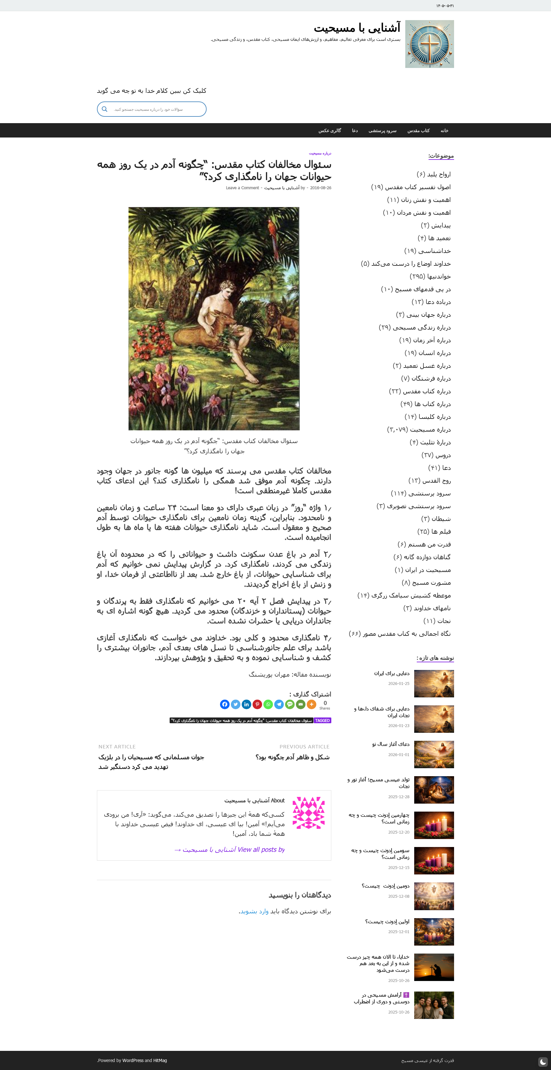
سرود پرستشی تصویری (419, 505)
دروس (443, 454)
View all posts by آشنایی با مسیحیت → (229, 849)
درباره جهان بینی (429, 314)
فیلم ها (441, 531)
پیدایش (441, 225)
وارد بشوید (254, 911)
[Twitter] (235, 704)
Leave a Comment (242, 187)
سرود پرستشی (383, 130)
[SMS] (290, 704)
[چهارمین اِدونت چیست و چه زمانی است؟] (434, 816)
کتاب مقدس (419, 130)
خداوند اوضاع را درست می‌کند (411, 263)
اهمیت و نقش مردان (424, 212)
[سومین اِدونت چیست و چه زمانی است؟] (434, 852)
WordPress (132, 1060)
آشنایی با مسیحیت (357, 27)
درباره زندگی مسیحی (422, 327)
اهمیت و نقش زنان (426, 199)
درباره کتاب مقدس (427, 391)
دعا (355, 130)
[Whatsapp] (268, 704)
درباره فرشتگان (431, 378)
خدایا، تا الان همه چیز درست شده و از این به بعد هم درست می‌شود (378, 963)
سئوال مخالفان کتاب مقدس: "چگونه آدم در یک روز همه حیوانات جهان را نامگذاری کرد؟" (241, 720)
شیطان (441, 518)
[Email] (300, 704)
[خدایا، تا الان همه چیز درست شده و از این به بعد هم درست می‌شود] (434, 958)
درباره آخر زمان (432, 340)
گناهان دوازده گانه (427, 557)
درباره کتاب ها (433, 403)
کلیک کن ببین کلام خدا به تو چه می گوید (152, 90)
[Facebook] (225, 704)
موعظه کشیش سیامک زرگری (411, 595)
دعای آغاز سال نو (390, 744)
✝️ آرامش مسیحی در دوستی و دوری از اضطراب (381, 998)
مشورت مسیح (431, 582)
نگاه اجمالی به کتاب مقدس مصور (407, 633)
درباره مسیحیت (320, 153)
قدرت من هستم (429, 544)
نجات (444, 620)
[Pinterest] (257, 704)
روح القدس (436, 480)
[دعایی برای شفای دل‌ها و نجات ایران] (434, 710)
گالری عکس (330, 130)
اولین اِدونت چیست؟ (387, 921)
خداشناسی (434, 250)
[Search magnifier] (104, 109)
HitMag (160, 1060)
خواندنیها (439, 276)
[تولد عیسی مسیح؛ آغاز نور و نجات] (434, 781)
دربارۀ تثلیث (435, 442)
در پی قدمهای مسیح (423, 289)
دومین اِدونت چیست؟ (385, 885)
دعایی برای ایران (391, 673)
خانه (445, 130)
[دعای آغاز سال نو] (434, 745)
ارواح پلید (439, 174)
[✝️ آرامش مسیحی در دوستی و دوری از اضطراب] (434, 996)
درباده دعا (438, 301)
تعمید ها (439, 237)
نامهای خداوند (432, 608)
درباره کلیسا (435, 416)
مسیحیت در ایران (428, 569)
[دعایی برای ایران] (434, 675)
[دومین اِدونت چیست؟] (434, 887)
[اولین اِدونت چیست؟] (434, 923)
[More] (311, 704)
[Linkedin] (246, 704)
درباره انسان (435, 352)
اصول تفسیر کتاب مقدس (418, 186)
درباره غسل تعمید (427, 365)
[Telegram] (279, 704)
